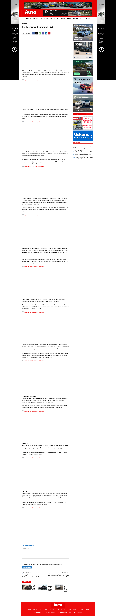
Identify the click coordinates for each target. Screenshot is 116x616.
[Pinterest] (49, 33)
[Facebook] (33, 33)
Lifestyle (24, 23)
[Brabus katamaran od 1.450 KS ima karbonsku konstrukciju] (42, 587)
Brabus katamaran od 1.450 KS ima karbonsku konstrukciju (50, 588)
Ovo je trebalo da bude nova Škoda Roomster (33, 577)
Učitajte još (45, 595)
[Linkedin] (46, 33)
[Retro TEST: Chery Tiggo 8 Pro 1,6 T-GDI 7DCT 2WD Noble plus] (59, 587)
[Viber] (43, 33)
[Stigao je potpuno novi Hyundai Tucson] (26, 587)
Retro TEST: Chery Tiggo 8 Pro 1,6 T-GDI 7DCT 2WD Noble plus (66, 589)
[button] (92, 20)
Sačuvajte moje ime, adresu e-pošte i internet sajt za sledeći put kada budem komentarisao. (43, 564)
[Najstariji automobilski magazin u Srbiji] (31, 13)
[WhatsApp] (40, 33)
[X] (36, 33)
